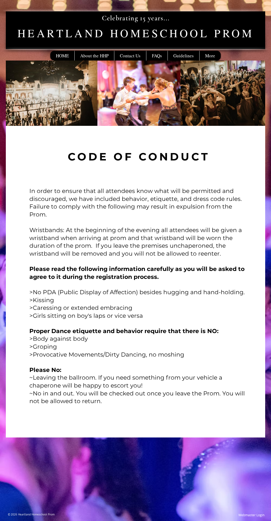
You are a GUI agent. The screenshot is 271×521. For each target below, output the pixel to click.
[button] (183, 56)
